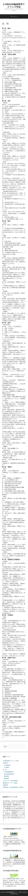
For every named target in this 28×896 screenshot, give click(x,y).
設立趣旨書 (7, 765)
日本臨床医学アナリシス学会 (11, 761)
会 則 (5, 769)
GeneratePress (14, 893)
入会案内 (6, 767)
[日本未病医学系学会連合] (14, 876)
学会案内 (5, 763)
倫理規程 (6, 776)
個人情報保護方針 (9, 772)
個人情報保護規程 (9, 774)
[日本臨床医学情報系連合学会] (14, 855)
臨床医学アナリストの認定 (10, 783)
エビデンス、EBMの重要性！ (11, 780)
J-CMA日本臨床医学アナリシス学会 (14, 5)
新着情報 (5, 785)
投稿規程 (6, 778)
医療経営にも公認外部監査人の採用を (13, 787)
